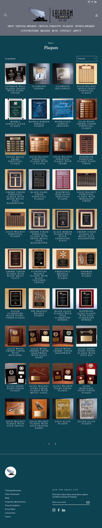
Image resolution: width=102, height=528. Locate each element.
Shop (11, 26)
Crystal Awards (26, 26)
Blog (55, 30)
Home (50, 43)
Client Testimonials (12, 494)
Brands (45, 30)
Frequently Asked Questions (15, 501)
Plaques (68, 26)
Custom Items (30, 30)
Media (7, 498)
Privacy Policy (10, 509)
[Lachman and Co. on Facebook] (58, 510)
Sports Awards (84, 26)
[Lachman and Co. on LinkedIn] (63, 510)
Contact (65, 30)
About (77, 30)
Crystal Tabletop (49, 26)
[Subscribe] (88, 502)
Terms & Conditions (12, 505)
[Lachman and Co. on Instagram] (53, 510)
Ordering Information (13, 490)
